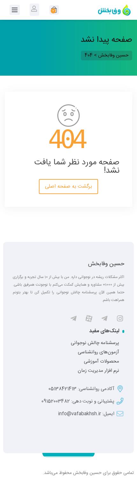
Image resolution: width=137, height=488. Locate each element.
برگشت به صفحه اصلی (68, 186)
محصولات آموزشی (101, 361)
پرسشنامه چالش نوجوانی (95, 343)
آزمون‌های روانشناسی (98, 352)
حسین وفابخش (106, 264)
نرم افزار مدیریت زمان (98, 371)
